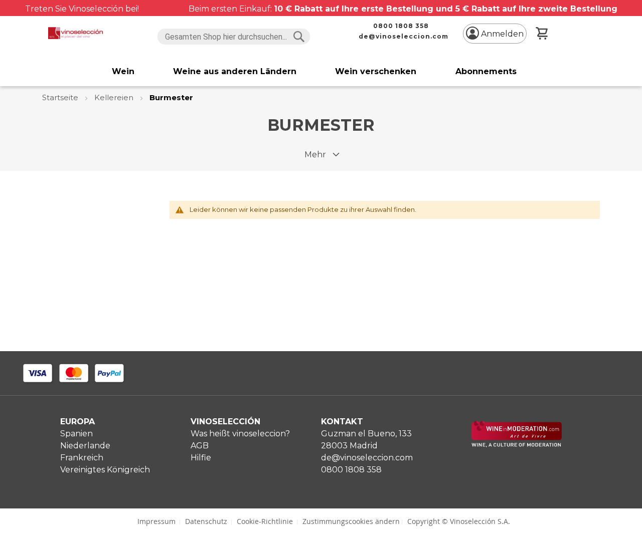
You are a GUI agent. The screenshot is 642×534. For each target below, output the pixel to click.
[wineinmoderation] (516, 444)
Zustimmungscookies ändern (351, 521)
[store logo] (75, 33)
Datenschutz (206, 521)
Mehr (315, 154)
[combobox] (233, 37)
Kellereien (114, 97)
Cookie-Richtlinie (265, 521)
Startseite (61, 97)
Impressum (156, 521)
